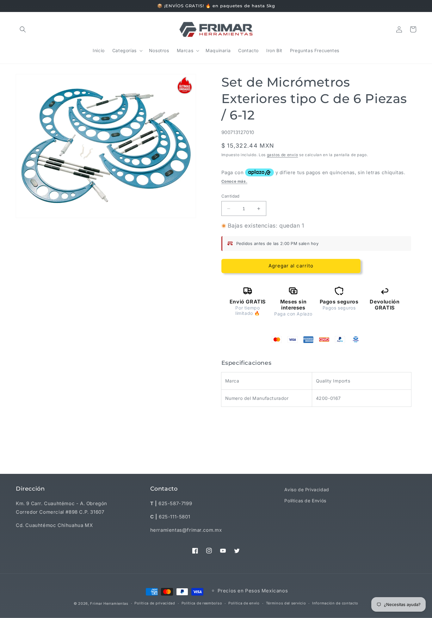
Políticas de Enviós (305, 500)
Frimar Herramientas (109, 603)
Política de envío (244, 603)
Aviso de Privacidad (306, 489)
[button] (23, 29)
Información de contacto (335, 603)
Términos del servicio (286, 603)
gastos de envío (282, 154)
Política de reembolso (202, 603)
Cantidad (230, 196)
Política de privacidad (154, 603)
